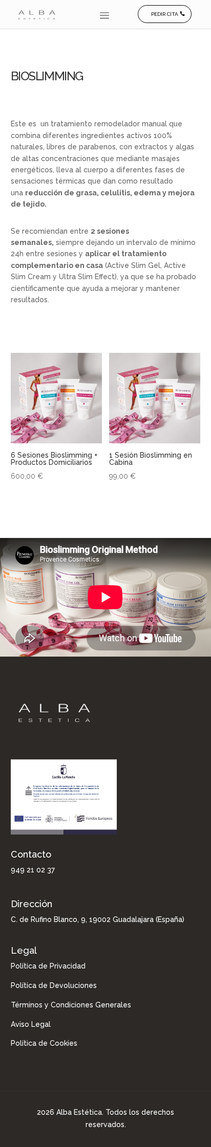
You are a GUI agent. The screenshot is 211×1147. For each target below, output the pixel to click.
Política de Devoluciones (54, 985)
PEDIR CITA (164, 14)
